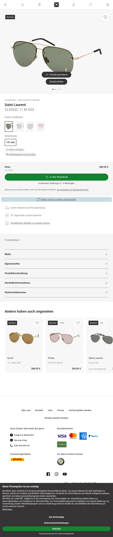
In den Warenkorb (59, 177)
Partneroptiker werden (80, 410)
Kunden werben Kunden (56, 418)
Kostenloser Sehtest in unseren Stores (30, 223)
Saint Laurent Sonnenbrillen (29, 100)
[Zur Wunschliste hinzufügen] (105, 17)
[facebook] (48, 474)
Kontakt (39, 410)
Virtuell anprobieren (59, 74)
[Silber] (30, 126)
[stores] (39, 5)
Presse (60, 410)
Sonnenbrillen (10, 100)
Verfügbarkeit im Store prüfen (22, 154)
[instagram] (56, 474)
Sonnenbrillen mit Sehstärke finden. (73, 189)
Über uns (26, 410)
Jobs (50, 410)
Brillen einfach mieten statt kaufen (58, 199)
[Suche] (22, 4)
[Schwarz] (19, 126)
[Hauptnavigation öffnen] (5, 4)
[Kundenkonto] (74, 5)
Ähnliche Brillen (56, 82)
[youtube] (65, 474)
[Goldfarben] (9, 126)
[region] (56, 346)
